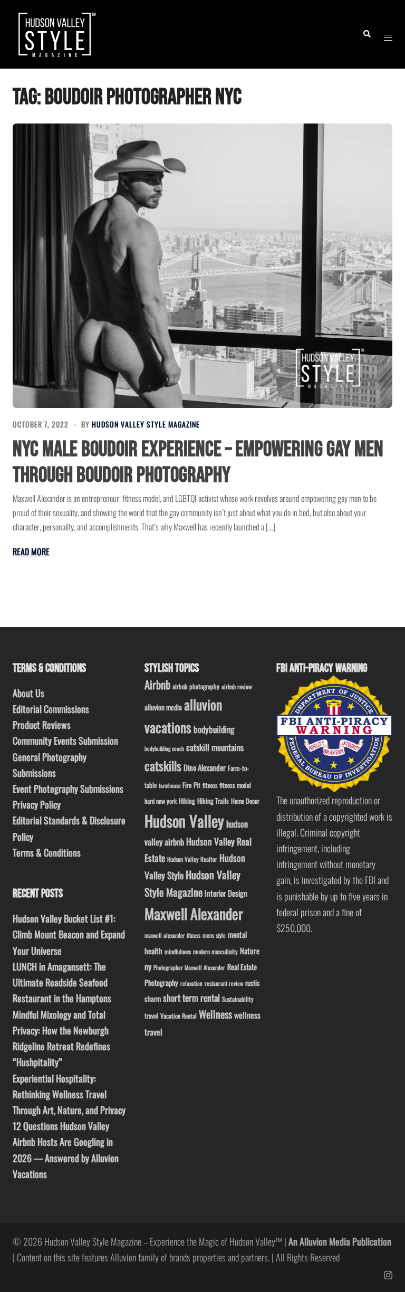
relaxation (191, 983)
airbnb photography (195, 686)
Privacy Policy (37, 804)
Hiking (187, 800)
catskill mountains (215, 747)
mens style (214, 935)
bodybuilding (214, 729)
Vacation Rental (178, 1015)
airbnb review (236, 686)
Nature (249, 950)
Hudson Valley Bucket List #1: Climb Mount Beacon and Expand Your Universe (69, 934)
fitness (209, 785)
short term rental (191, 997)
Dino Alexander (205, 767)
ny (147, 966)
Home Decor (245, 801)
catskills (162, 765)
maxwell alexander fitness (172, 935)
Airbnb (157, 684)
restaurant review (224, 983)
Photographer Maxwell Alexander (189, 967)
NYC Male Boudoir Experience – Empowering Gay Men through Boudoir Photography (198, 462)
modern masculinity (215, 951)
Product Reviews (42, 725)
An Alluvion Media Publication (339, 1241)
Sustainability (238, 998)
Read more (31, 551)
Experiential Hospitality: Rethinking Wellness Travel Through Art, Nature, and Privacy (69, 1094)
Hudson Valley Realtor (192, 858)
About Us (28, 693)
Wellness (215, 1014)
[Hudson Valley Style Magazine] (56, 33)
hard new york (160, 800)
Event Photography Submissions (68, 788)
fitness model (235, 785)
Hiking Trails (213, 800)
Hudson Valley (184, 820)
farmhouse (169, 785)
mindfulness (178, 951)
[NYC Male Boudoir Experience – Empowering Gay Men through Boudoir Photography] (202, 266)
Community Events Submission (65, 740)
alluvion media (163, 706)
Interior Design (226, 893)
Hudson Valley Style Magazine (146, 424)
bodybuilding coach (164, 748)
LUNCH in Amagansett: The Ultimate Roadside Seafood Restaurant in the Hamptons (62, 982)
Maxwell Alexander (193, 913)
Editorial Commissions (51, 709)
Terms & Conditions (47, 852)
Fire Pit (191, 785)
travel (151, 1016)
